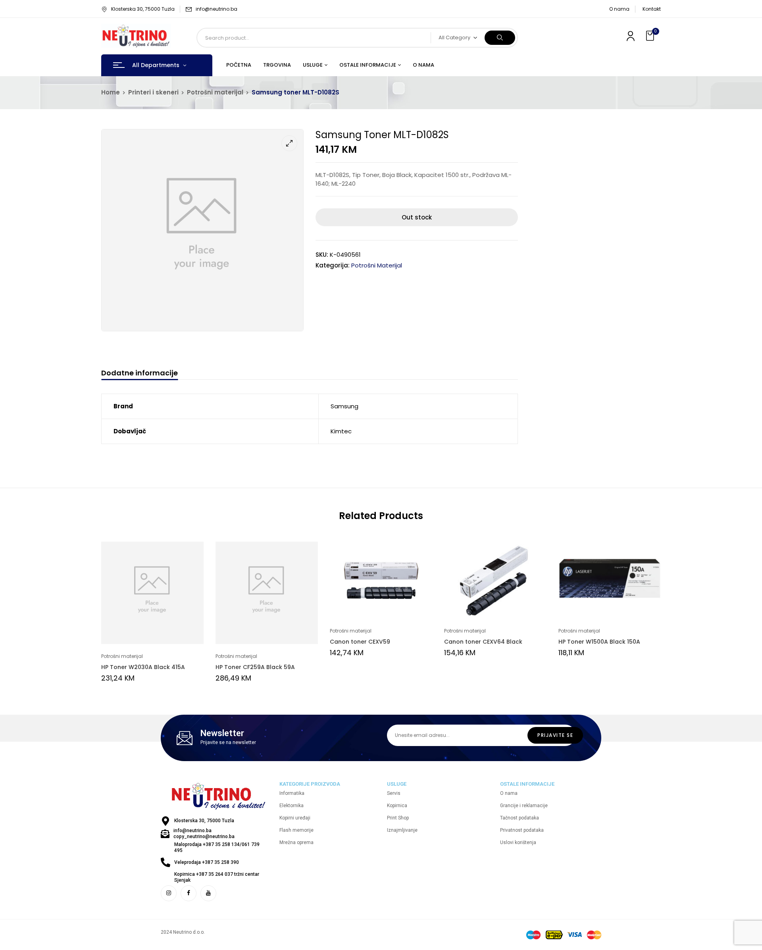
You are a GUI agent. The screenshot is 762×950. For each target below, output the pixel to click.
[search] (500, 38)
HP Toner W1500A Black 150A (599, 642)
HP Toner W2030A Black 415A (143, 667)
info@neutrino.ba (216, 9)
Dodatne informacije (139, 373)
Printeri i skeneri (153, 92)
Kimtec (341, 431)
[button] (651, 36)
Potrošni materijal (215, 92)
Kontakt (652, 9)
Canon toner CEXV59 (360, 642)
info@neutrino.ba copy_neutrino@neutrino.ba (204, 833)
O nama (619, 9)
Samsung (344, 406)
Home (110, 92)
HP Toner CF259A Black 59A (255, 667)
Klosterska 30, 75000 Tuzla (143, 9)
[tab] (139, 374)
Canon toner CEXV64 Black (483, 642)
